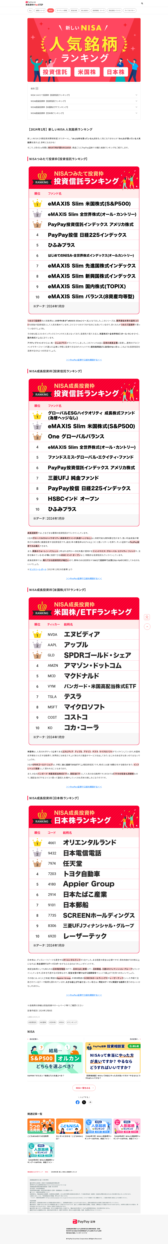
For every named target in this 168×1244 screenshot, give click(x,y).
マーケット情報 (62, 10)
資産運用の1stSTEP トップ (35, 1172)
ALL (30, 10)
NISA (50, 10)
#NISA (61, 1022)
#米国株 (43, 1022)
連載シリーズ (40, 10)
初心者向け (85, 10)
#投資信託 (32, 1022)
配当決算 (74, 10)
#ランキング (72, 1022)
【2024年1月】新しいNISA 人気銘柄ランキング (63, 1172)
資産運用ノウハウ (115, 10)
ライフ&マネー (130, 10)
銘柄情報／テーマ (99, 10)
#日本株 (52, 1022)
